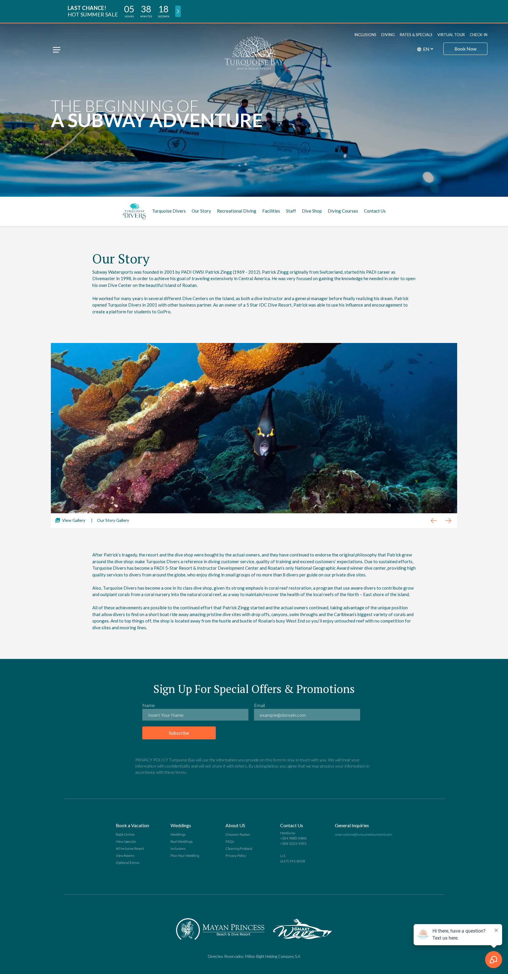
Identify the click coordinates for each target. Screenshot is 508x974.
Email (259, 705)
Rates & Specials (416, 34)
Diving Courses (343, 210)
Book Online (125, 834)
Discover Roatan (237, 834)
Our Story (201, 210)
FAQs (229, 841)
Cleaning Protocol (238, 848)
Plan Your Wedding (185, 855)
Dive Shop (312, 210)
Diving (388, 34)
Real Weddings (182, 841)
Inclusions (365, 34)
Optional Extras (127, 862)
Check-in (478, 34)
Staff (291, 210)
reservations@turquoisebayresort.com (363, 834)
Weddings (178, 834)
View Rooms (125, 855)
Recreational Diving (236, 210)
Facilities (271, 210)
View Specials (126, 841)
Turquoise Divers (169, 210)
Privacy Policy (235, 855)
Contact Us (375, 210)
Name (148, 705)
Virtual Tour (451, 34)
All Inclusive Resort (130, 848)
